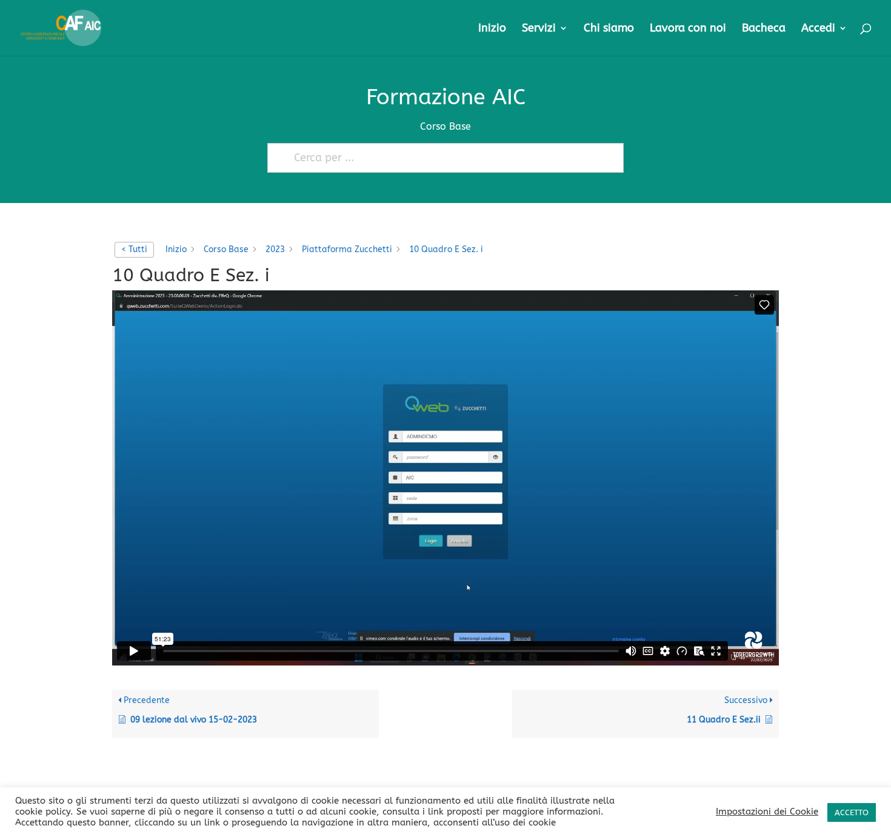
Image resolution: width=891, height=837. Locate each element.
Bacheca (764, 29)
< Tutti (134, 249)
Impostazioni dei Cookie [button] (767, 812)
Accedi (818, 29)
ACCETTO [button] (852, 812)
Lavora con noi (688, 29)
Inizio (492, 29)
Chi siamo (609, 29)
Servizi (539, 29)
